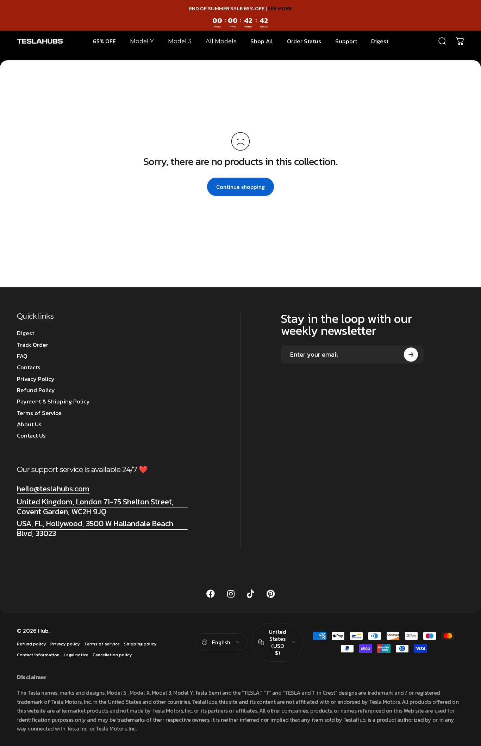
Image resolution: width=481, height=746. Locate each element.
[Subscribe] (411, 355)
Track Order (32, 344)
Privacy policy (65, 643)
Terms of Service (39, 412)
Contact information (38, 654)
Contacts (28, 367)
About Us (29, 424)
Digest (25, 333)
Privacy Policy (36, 378)
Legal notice (76, 654)
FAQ (22, 355)
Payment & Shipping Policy (53, 401)
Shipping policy (140, 643)
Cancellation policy (112, 654)
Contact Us (31, 435)
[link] (102, 506)
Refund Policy (36, 390)
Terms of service (102, 643)
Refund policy (31, 643)
